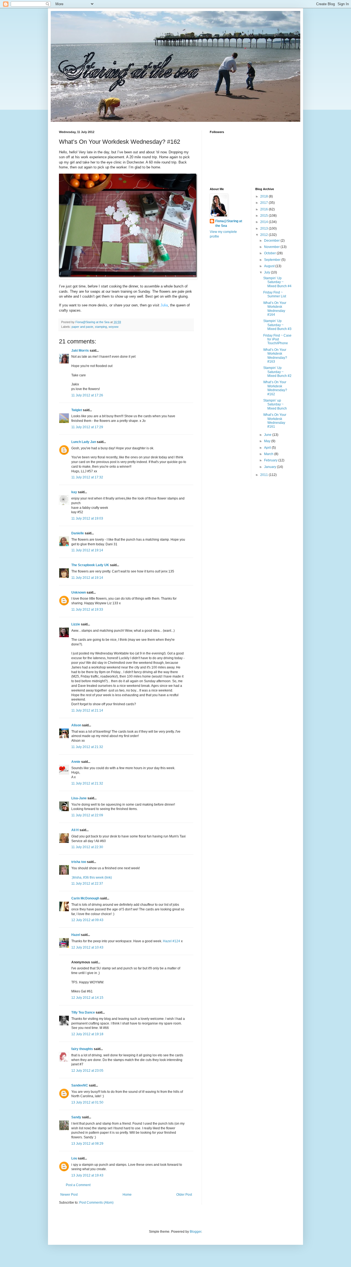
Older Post (184, 1195)
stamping (101, 326)
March (269, 454)
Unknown (78, 592)
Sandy (76, 1117)
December (272, 240)
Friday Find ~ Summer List (274, 294)
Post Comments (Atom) (96, 1202)
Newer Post (69, 1195)
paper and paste (82, 326)
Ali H (75, 830)
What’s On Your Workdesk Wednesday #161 (274, 420)
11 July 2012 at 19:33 (87, 609)
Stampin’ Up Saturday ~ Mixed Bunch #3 (277, 325)
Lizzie (75, 624)
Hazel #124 (171, 941)
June (268, 435)
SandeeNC (79, 1085)
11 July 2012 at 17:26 (87, 395)
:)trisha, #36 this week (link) (91, 877)
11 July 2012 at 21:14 (87, 710)
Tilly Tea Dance (83, 1012)
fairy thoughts (82, 1049)
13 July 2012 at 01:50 (87, 1102)
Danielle (77, 533)
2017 (264, 203)
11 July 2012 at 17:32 (87, 477)
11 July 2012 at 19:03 (87, 518)
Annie (75, 762)
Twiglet (76, 410)
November (272, 247)
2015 (264, 216)
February (271, 460)
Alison (76, 725)
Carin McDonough (85, 898)
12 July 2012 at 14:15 (87, 998)
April (268, 448)
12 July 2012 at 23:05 (87, 1071)
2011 (264, 475)
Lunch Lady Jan (83, 442)
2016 (264, 209)
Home (127, 1195)
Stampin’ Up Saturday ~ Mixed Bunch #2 (277, 372)
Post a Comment (78, 1185)
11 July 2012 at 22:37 (87, 883)
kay (74, 492)
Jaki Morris (80, 350)
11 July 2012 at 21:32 (87, 747)
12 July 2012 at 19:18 (87, 1034)
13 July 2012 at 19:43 (87, 1175)
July (267, 272)
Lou (74, 1158)
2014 (264, 222)
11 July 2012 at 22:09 (87, 815)
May (267, 441)
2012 (264, 235)
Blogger (195, 1232)
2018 (264, 196)
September (272, 260)
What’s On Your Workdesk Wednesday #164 (274, 309)
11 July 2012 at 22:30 (87, 847)
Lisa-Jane (79, 798)
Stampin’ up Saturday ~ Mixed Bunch (275, 404)
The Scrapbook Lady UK (90, 565)
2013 (264, 228)
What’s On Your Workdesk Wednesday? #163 (275, 355)
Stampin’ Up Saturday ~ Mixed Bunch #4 (277, 282)
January (270, 467)
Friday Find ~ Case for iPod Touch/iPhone (277, 339)
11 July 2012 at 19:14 (87, 550)
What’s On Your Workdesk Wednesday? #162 (275, 388)
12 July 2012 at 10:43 (87, 947)
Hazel (75, 935)
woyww (113, 326)
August (269, 266)
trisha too (78, 862)
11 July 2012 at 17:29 (87, 427)
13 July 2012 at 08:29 (87, 1143)
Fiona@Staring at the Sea (228, 223)
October (270, 253)
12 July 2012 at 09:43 (87, 920)
